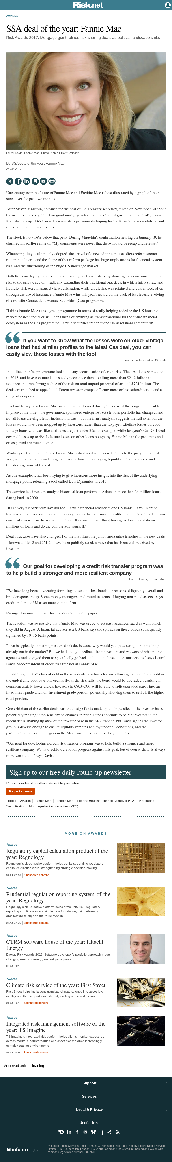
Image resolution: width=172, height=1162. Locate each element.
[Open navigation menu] (4, 5)
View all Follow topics (61, 1132)
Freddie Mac (64, 800)
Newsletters (85, 1132)
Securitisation (15, 806)
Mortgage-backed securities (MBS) (53, 806)
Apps (101, 1132)
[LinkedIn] (26, 181)
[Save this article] (35, 181)
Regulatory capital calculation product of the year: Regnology (57, 853)
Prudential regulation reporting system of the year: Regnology (58, 897)
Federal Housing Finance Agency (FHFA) (106, 800)
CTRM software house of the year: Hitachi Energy (54, 944)
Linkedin (69, 1132)
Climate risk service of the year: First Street (55, 985)
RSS (117, 1132)
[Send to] (43, 181)
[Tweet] (9, 181)
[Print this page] (52, 181)
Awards (12, 15)
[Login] (167, 5)
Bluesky (93, 1132)
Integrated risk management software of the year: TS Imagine (55, 1026)
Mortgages (146, 800)
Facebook (77, 1132)
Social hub (109, 1132)
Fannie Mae (43, 800)
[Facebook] (18, 181)
